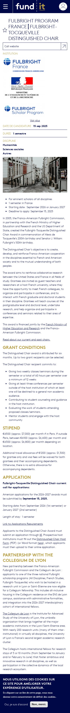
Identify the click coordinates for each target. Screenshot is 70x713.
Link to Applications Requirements (23, 524)
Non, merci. (39, 704)
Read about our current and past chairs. (26, 339)
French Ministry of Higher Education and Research (35, 326)
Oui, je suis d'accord (16, 704)
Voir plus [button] (35, 120)
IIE (41, 535)
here (40, 543)
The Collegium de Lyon (16, 613)
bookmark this (5, 30)
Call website (11, 46)
